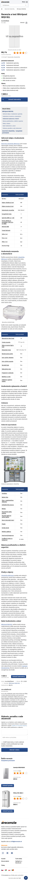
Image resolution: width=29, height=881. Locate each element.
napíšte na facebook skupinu (19, 725)
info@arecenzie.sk (16, 841)
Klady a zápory (6, 123)
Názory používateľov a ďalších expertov (13, 121)
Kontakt (3, 858)
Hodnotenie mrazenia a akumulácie (12, 116)
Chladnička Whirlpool (7, 575)
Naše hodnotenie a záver (9, 125)
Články (3, 865)
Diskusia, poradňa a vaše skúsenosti (12, 128)
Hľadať (26, 5)
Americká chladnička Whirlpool (10, 143)
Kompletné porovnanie (8, 760)
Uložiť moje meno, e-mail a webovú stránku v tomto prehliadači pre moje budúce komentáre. (12, 744)
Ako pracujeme (5, 861)
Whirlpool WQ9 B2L (7, 111)
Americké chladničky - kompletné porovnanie (12, 131)
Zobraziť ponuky (7, 785)
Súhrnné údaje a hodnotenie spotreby (12, 114)
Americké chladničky (14, 57)
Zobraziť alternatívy (14, 99)
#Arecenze (4, 845)
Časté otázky (18, 858)
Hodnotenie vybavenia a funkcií (11, 118)
